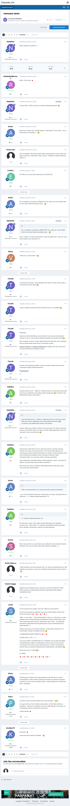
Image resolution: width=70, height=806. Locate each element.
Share (50, 19)
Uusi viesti (43, 27)
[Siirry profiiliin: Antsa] (11, 133)
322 (11, 142)
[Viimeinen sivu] (28, 35)
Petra (10, 697)
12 (11, 620)
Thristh (10, 279)
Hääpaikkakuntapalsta (31, 20)
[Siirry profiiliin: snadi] (11, 611)
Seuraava (22, 34)
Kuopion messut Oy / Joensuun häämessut (32, 346)
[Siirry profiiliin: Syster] (11, 546)
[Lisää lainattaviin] (21, 59)
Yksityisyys (35, 801)
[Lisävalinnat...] (65, 42)
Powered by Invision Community (35, 803)
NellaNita (19, 18)
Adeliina (10, 387)
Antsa (10, 126)
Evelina (10, 170)
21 (11, 712)
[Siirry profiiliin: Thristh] (11, 285)
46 (11, 744)
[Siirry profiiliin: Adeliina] (11, 393)
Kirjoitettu (28, 41)
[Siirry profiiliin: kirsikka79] (11, 734)
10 (11, 555)
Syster (10, 540)
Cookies (51, 801)
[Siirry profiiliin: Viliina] (11, 258)
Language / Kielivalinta (23, 801)
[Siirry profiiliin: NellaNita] (5, 20)
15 (11, 94)
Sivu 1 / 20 (34, 34)
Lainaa (26, 59)
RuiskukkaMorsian (10, 77)
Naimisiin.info (7, 2)
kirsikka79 (10, 728)
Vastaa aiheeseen (59, 27)
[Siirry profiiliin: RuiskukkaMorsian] (11, 85)
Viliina (10, 252)
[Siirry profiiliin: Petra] (11, 703)
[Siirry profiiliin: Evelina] (11, 177)
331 (11, 57)
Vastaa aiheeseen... (19, 771)
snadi (10, 605)
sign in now (43, 763)
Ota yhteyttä (44, 801)
